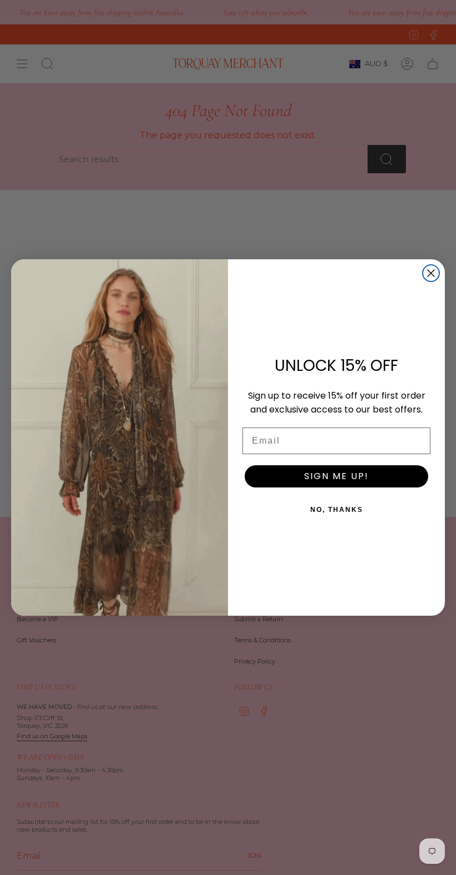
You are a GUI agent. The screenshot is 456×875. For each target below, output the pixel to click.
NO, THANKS (336, 510)
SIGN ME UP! (336, 476)
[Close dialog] (431, 273)
